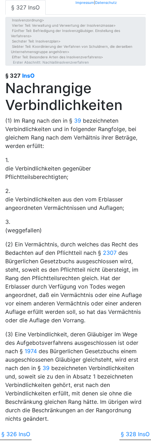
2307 (110, 252)
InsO (28, 75)
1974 (31, 351)
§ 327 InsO (25, 7)
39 (77, 120)
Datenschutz (106, 2)
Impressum (85, 2)
